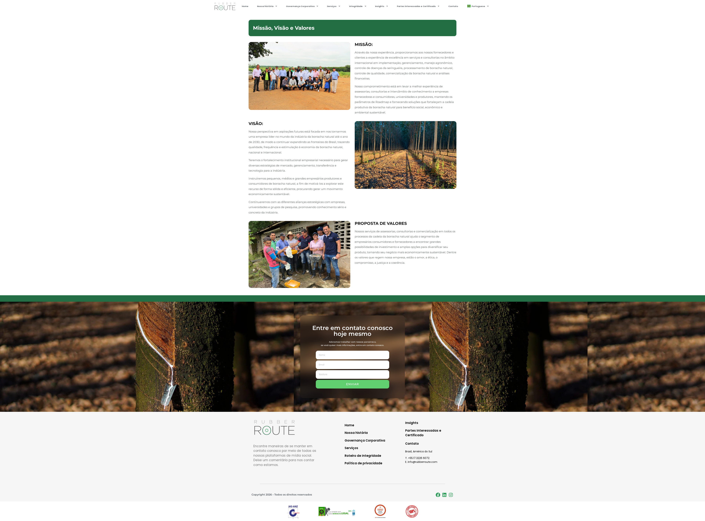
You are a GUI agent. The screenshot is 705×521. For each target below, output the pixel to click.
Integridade (356, 6)
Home (245, 6)
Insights (379, 6)
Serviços (332, 6)
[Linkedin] (444, 495)
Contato (453, 6)
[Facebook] (438, 495)
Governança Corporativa (300, 6)
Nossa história (265, 6)
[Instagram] (450, 495)
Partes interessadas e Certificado (416, 6)
